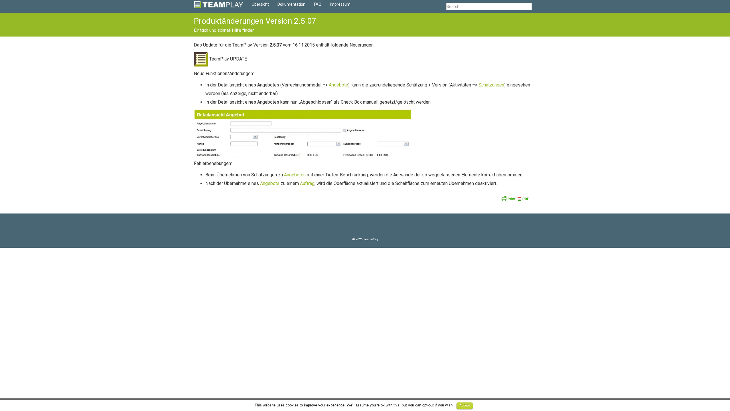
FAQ (317, 4)
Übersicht (260, 4)
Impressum (340, 4)
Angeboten (295, 175)
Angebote (338, 85)
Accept (464, 405)
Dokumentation (291, 4)
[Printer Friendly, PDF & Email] (516, 198)
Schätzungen (491, 85)
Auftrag (307, 183)
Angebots (270, 183)
